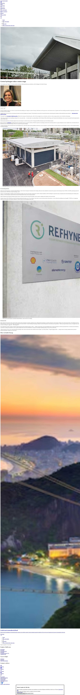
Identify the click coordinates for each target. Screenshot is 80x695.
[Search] (40, 16)
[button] (40, 5)
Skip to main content (4, 0)
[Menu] (40, 18)
